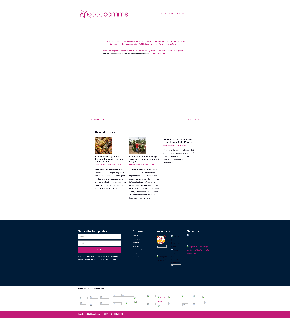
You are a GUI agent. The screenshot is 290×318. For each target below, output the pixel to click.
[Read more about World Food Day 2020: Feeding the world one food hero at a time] (103, 145)
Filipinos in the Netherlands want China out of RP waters (178, 141)
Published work (109, 41)
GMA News (156, 41)
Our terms (207, 315)
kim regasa (114, 44)
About (163, 13)
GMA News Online (159, 54)
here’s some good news (177, 50)
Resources (181, 13)
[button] (164, 13)
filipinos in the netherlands (139, 41)
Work (171, 13)
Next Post (193, 119)
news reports (155, 44)
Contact (192, 13)
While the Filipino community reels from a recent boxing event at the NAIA (134, 50)
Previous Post (98, 119)
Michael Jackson (126, 44)
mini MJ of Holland (141, 44)
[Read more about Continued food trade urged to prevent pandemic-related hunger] (137, 145)
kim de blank (167, 41)
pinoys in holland (169, 44)
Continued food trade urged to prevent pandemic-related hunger (144, 159)
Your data (191, 315)
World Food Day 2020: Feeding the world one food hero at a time (109, 159)
